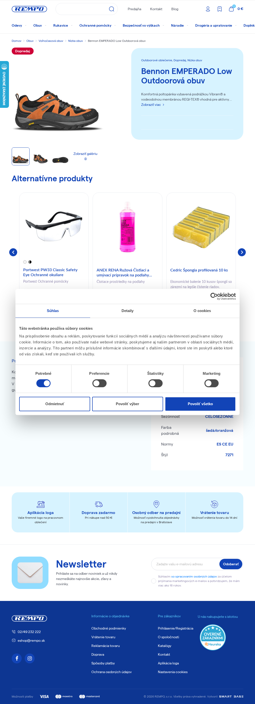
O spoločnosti (168, 637)
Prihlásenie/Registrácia (175, 628)
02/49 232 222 (29, 632)
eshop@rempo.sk (31, 640)
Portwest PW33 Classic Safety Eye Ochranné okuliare (50, 272)
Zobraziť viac (151, 105)
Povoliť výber (127, 404)
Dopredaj (22, 51)
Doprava (97, 654)
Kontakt (156, 9)
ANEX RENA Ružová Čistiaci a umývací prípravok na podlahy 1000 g (123, 273)
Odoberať (231, 564)
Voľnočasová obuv (51, 40)
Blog (174, 9)
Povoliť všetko (200, 404)
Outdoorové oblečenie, (157, 60)
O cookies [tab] (202, 311)
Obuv (30, 40)
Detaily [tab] (128, 311)
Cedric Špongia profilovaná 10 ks (199, 270)
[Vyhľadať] (111, 9)
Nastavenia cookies (173, 672)
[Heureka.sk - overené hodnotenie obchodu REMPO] (213, 637)
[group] (54, 251)
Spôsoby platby (103, 663)
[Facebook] (17, 658)
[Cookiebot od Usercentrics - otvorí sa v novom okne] (214, 296)
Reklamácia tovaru (105, 646)
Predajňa (134, 9)
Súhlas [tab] (53, 311)
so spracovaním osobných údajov (194, 576)
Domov (16, 40)
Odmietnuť (54, 404)
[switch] (99, 383)
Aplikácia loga (168, 663)
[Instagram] (30, 658)
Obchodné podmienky (108, 628)
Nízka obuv (75, 40)
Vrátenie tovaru (103, 637)
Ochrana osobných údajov (111, 672)
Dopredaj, (181, 60)
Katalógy (164, 646)
